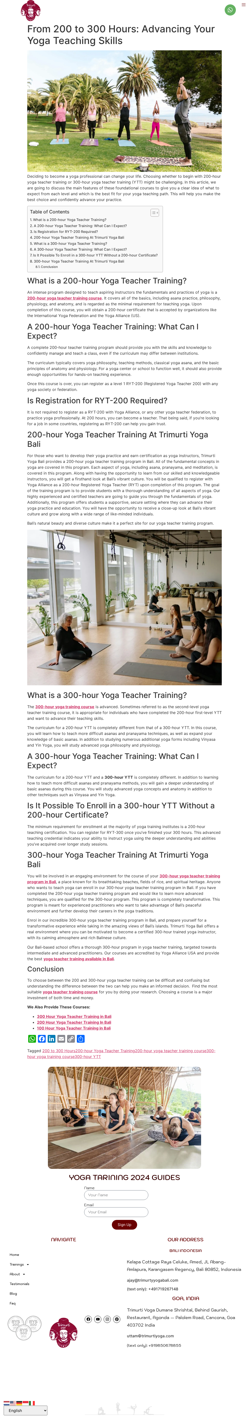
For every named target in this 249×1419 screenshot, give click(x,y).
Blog (13, 1294)
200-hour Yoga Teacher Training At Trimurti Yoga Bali (79, 237)
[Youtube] (97, 1319)
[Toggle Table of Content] (152, 213)
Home (14, 1255)
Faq (13, 1303)
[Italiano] (32, 1402)
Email (89, 1205)
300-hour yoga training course (64, 706)
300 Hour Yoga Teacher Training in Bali (74, 1016)
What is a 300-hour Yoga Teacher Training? (70, 243)
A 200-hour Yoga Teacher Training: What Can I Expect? (80, 226)
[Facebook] (88, 1319)
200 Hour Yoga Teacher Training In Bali (74, 1022)
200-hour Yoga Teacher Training (105, 1050)
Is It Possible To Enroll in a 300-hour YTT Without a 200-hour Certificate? (95, 255)
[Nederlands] (7, 1402)
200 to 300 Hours (58, 1050)
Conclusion (49, 267)
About (15, 1274)
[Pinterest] (116, 1319)
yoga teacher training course (70, 991)
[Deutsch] (19, 1402)
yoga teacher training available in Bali (79, 958)
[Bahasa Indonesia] (26, 1402)
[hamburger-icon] (243, 5)
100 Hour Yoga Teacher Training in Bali (74, 1028)
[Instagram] (107, 1319)
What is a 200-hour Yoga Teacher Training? (70, 220)
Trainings (17, 1264)
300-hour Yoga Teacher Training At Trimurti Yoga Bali (79, 261)
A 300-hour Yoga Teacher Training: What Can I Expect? (80, 249)
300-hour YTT (88, 1056)
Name (89, 1188)
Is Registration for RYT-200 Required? (66, 231)
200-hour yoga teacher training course (64, 298)
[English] (13, 1402)
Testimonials (19, 1284)
